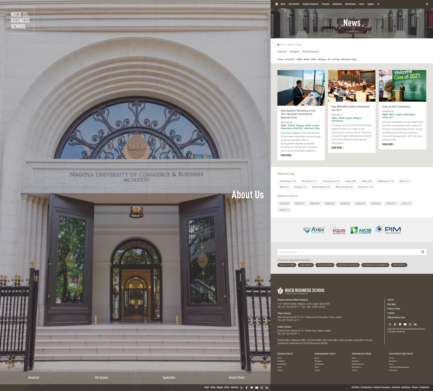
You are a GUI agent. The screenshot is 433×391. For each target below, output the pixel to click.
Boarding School (358, 364)
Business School (285, 353)
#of (329, 59)
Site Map (391, 304)
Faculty (280, 370)
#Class (280, 59)
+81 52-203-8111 (291, 306)
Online (226, 387)
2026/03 (360, 203)
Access (390, 299)
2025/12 (406, 203)
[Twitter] (241, 387)
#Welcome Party (349, 59)
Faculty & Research (310, 4)
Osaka (212, 387)
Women (415, 387)
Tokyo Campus (284, 313)
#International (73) (331, 181)
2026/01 (390, 203)
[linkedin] (266, 387)
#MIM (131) (404, 181)
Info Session (101, 378)
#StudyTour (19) (365, 187)
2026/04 (345, 203)
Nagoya (220, 387)
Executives (396, 387)
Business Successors (382, 387)
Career (361, 4)
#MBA (299, 59)
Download (33, 378)
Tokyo (206, 387)
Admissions (337, 4)
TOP (281, 44)
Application (169, 378)
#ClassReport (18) (288, 181)
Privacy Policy (393, 308)
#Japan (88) (350, 181)
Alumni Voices (237, 378)
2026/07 (299, 203)
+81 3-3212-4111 (291, 320)
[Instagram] (261, 387)
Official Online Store (396, 317)
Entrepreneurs (366, 387)
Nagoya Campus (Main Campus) (292, 299)
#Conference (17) (309, 181)
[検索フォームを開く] (427, 4)
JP (378, 4)
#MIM (307, 59)
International (350, 4)
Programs (325, 4)
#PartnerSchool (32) (321, 187)
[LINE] (251, 387)
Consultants (424, 387)
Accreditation (282, 364)
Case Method (294, 4)
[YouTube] (256, 387)
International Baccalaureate (399, 367)
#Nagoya (322, 59)
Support (371, 4)
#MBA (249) (366, 181)
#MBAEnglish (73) (386, 181)
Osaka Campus (284, 326)
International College (361, 353)
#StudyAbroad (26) (344, 187)
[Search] (422, 252)
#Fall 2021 (290, 59)
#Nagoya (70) (300, 187)
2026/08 (284, 203)
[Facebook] (246, 387)
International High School (401, 353)
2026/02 (375, 203)
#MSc (313, 59)
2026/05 (330, 203)
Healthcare (406, 387)
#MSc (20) (284, 187)
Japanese (234, 387)
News (299, 44)
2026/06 (314, 203)
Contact (391, 313)
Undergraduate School (325, 353)
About (283, 4)
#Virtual (336, 59)
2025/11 (284, 210)
